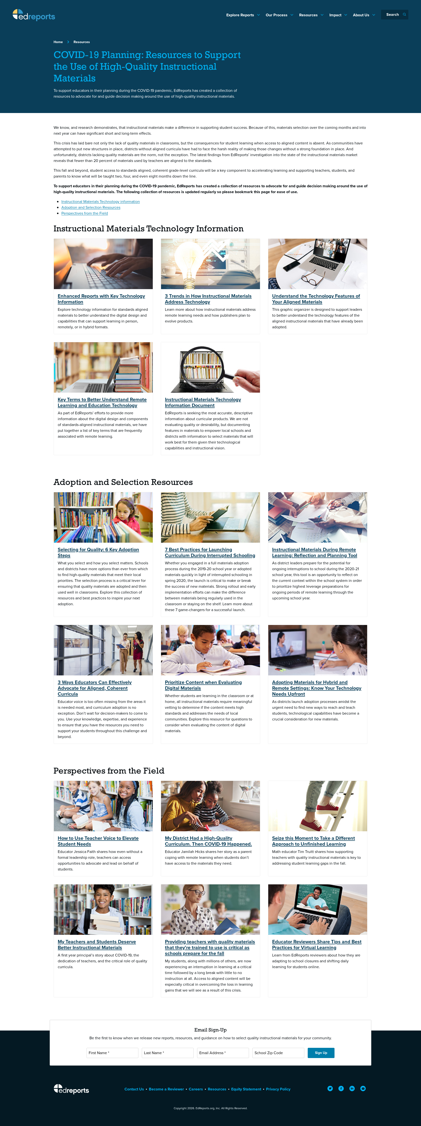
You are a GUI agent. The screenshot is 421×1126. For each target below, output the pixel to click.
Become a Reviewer (166, 1089)
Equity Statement (246, 1089)
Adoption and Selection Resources (90, 207)
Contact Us (134, 1089)
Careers (196, 1089)
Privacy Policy (278, 1089)
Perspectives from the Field (84, 213)
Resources (309, 15)
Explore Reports (240, 15)
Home (58, 42)
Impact (335, 15)
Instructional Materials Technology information (100, 201)
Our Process (277, 15)
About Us (361, 15)
